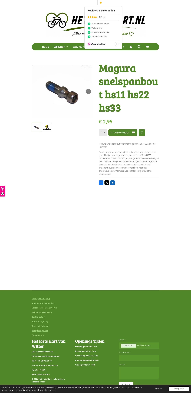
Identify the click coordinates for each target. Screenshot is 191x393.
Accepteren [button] (179, 389)
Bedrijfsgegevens (40, 330)
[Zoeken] (139, 46)
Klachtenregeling (40, 321)
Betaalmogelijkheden (42, 312)
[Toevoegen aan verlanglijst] (142, 132)
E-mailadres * (124, 352)
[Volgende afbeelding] (88, 91)
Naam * (122, 340)
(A (45, 299)
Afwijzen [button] (158, 389)
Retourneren (38, 335)
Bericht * (122, 364)
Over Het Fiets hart (40, 326)
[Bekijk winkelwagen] (147, 46)
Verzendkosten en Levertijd (44, 308)
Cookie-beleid (38, 317)
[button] (36, 127)
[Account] (130, 46)
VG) (48, 299)
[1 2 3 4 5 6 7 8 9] (103, 132)
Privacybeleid (38, 299)
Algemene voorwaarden (43, 303)
